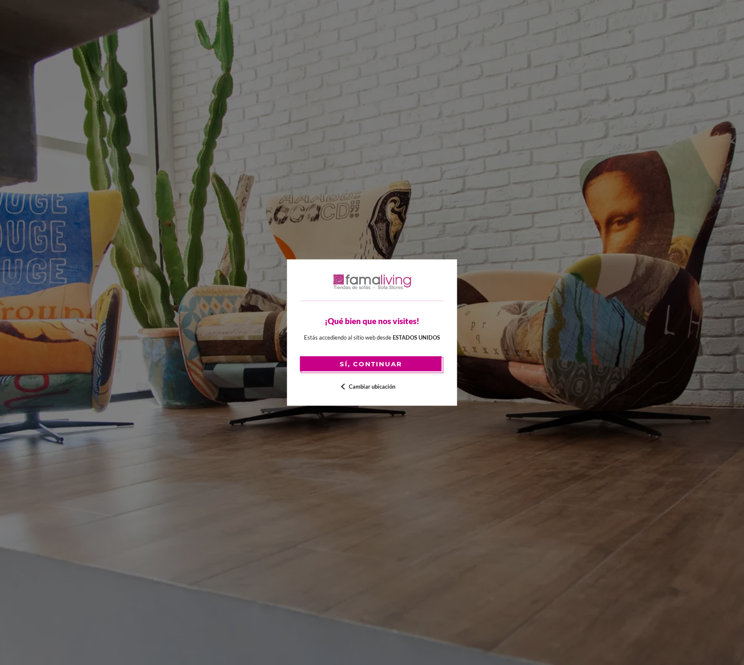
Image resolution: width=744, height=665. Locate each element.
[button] (372, 387)
